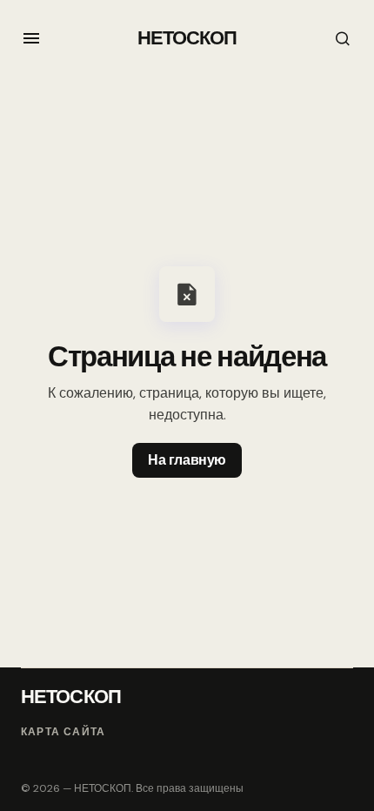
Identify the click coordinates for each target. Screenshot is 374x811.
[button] (31, 38)
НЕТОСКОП (187, 37)
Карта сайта (63, 732)
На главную (186, 460)
